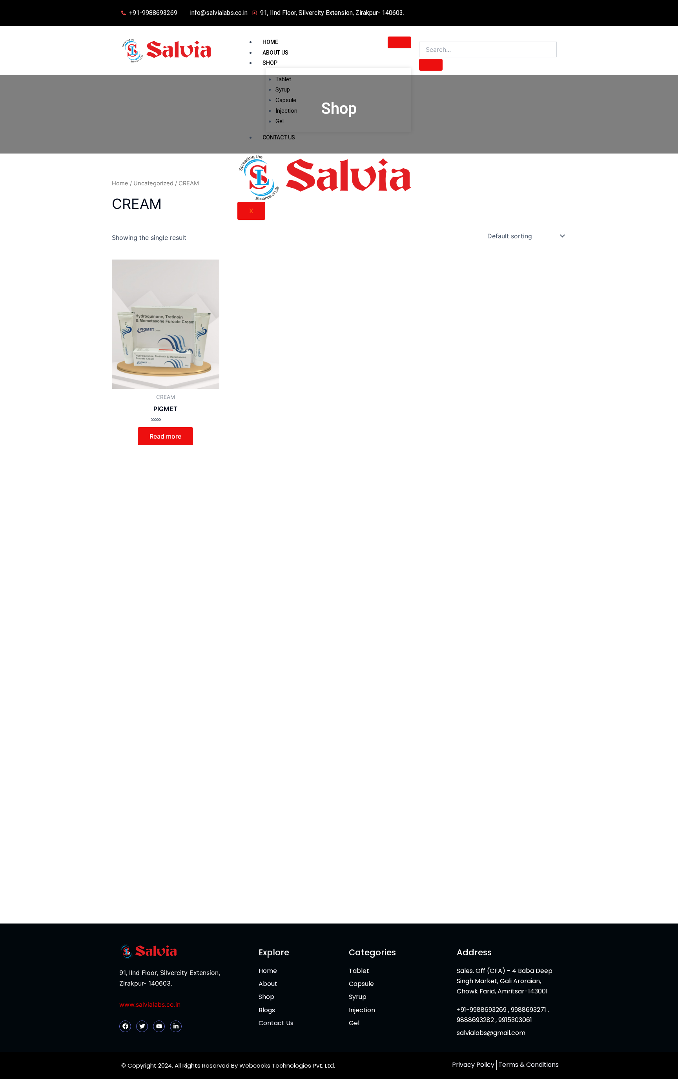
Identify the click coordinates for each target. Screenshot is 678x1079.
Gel (279, 121)
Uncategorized (153, 183)
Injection (286, 110)
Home (270, 42)
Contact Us (278, 137)
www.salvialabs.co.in (149, 1004)
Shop (269, 63)
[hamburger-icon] (399, 42)
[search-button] (431, 65)
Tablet (283, 79)
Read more (165, 436)
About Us (275, 52)
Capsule (285, 100)
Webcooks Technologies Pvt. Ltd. (287, 1065)
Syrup (282, 89)
